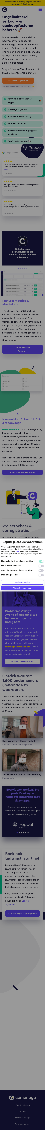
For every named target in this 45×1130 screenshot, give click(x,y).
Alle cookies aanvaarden (22, 588)
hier (17, 551)
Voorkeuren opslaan (22, 582)
